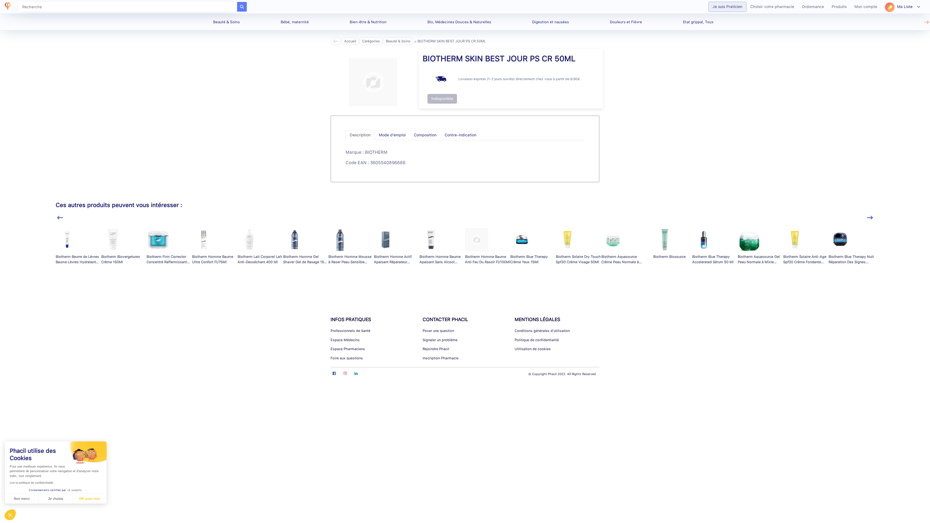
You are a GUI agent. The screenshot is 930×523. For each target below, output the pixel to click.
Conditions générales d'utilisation (542, 331)
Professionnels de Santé (350, 331)
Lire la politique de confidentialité (31, 483)
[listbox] (465, 255)
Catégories (371, 41)
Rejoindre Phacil (436, 349)
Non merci (22, 498)
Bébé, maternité (295, 22)
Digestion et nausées (550, 22)
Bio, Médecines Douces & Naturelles (459, 22)
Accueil (350, 41)
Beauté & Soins (226, 22)
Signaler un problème (440, 340)
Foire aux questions (347, 358)
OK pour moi (89, 498)
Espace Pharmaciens (348, 349)
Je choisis (55, 498)
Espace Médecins (345, 340)
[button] (10, 515)
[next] (870, 218)
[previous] (60, 218)
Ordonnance (813, 6)
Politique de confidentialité (537, 340)
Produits (839, 6)
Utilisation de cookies (533, 349)
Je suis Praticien (727, 6)
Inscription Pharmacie (440, 358)
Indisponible (442, 98)
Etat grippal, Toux (698, 22)
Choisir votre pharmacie (772, 6)
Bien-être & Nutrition (368, 22)
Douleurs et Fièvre (626, 22)
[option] (78, 253)
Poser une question (438, 331)
